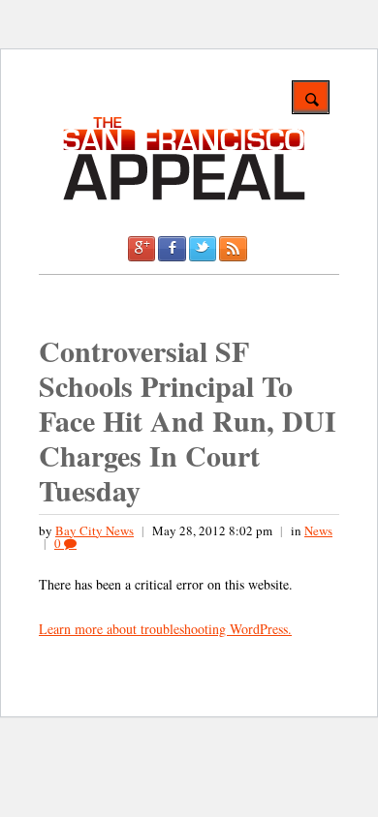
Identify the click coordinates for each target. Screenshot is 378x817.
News (318, 530)
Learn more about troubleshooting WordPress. (165, 629)
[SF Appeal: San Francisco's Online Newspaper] (184, 197)
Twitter (202, 248)
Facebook (171, 248)
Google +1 (141, 248)
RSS (232, 248)
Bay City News (94, 530)
